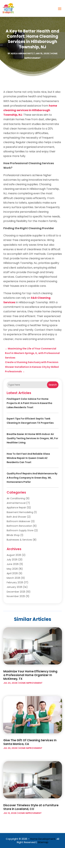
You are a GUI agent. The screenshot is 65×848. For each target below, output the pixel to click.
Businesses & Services (19, 539)
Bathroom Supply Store (20, 530)
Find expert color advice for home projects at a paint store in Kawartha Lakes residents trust (29, 403)
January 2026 (14, 587)
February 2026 (15, 582)
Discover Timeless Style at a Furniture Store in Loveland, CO (30, 807)
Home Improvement (30, 682)
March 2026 (13, 578)
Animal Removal (16, 503)
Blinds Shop (13, 535)
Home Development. (43, 839)
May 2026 (12, 568)
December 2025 (16, 591)
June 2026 (13, 564)
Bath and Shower (16, 516)
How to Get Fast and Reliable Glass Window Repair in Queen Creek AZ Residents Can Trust (28, 458)
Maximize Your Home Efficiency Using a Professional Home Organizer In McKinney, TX (30, 675)
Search (53, 384)
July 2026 (12, 559)
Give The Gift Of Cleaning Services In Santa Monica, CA (29, 742)
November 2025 (16, 596)
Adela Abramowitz (22, 53)
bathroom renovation (19, 526)
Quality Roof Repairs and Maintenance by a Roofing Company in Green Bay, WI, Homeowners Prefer (32, 478)
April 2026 (12, 573)
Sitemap (43, 842)
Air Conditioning (16, 498)
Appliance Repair (16, 507)
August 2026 (14, 555)
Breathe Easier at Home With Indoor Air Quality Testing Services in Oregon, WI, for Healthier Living (32, 438)
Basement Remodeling (20, 512)
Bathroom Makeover (18, 521)
